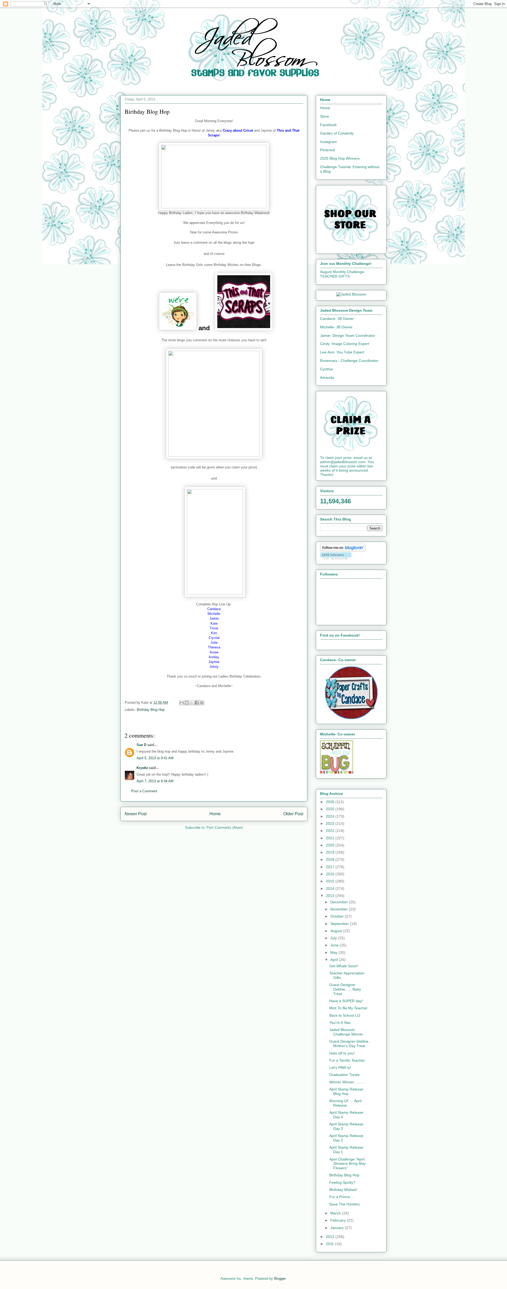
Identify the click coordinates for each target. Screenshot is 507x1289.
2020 (330, 845)
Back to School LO (344, 1015)
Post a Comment (144, 791)
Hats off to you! (342, 1053)
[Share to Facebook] (196, 702)
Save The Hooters (344, 1204)
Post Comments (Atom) (224, 828)
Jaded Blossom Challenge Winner (346, 1032)
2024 (330, 816)
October (337, 916)
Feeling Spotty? (342, 1182)
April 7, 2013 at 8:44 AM (155, 781)
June (335, 945)
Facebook (328, 125)
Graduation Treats (344, 1074)
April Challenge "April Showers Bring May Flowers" (347, 1163)
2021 (330, 838)
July (334, 938)
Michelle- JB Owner (336, 327)
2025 (330, 809)
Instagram (328, 142)
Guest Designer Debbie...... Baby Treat (345, 989)
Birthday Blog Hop (151, 710)
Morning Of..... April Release (345, 1103)
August (336, 931)
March (336, 1213)
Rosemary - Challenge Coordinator (349, 360)
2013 (330, 896)
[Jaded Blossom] (351, 294)
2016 (330, 874)
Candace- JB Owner (337, 318)
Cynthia (326, 369)
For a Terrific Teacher (347, 1060)
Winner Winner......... (346, 1082)
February (338, 1220)
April (334, 959)
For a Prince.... (341, 1197)
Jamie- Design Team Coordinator (347, 335)
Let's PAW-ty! (340, 1067)
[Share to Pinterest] (201, 702)
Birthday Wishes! (343, 1189)
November (339, 909)
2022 (330, 830)
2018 (330, 859)
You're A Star (340, 1022)
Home (215, 814)
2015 (330, 881)
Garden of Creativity (337, 133)
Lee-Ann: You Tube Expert (342, 352)
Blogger (279, 1279)
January (337, 1228)
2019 (330, 852)
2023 (330, 823)
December (339, 902)
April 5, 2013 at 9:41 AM (155, 758)
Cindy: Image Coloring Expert (344, 344)
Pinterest (327, 150)
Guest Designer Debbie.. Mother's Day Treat (349, 1043)
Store (324, 116)
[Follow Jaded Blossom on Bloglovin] (343, 550)
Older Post (293, 814)
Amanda (327, 377)
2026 (330, 802)
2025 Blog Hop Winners (340, 158)
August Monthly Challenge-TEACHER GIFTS (342, 274)
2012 (330, 1237)
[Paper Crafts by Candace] (351, 718)
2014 (330, 888)
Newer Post (136, 814)
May (334, 952)
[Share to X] (191, 702)
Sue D (141, 745)
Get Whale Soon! (343, 966)
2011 (330, 1244)
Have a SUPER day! (346, 1001)
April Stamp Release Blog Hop (346, 1091)
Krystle (142, 768)
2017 (330, 867)
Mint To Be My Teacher (348, 1008)
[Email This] (181, 702)
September (340, 924)
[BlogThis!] (186, 702)
